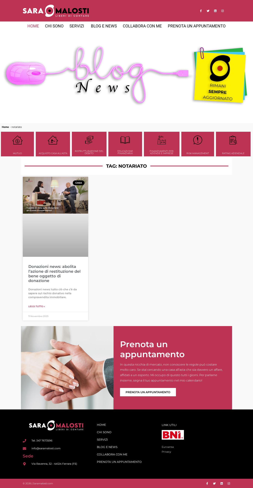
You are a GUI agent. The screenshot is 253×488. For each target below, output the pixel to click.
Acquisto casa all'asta (53, 153)
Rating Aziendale (233, 153)
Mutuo (17, 153)
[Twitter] (208, 10)
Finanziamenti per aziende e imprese (162, 152)
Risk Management (198, 153)
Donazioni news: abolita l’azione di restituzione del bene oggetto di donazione (54, 273)
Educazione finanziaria (125, 152)
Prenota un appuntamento (148, 392)
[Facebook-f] (200, 10)
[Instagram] (222, 10)
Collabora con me (112, 454)
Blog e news (107, 447)
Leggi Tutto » (36, 306)
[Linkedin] (215, 10)
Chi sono (104, 432)
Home (5, 126)
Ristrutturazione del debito (89, 152)
